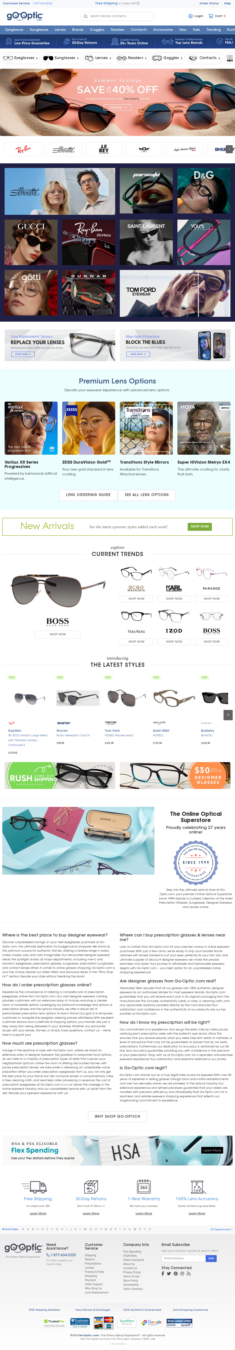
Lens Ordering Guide (88, 495)
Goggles (97, 30)
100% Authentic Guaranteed (142, 1310)
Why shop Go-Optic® (117, 1117)
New (183, 30)
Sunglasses (39, 30)
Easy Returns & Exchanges (93, 1310)
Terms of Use (131, 1276)
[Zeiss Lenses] (88, 428)
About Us (129, 1264)
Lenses (60, 30)
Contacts (139, 30)
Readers (117, 30)
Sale (196, 30)
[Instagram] (182, 1274)
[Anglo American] (184, 149)
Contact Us (130, 1268)
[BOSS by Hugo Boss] (57, 622)
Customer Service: (16, 3)
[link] (80, 1323)
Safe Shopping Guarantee (190, 1310)
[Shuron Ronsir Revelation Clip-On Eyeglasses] (78, 698)
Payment (90, 1280)
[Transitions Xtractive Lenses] (146, 428)
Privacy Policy (132, 1272)
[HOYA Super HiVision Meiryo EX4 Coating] (203, 428)
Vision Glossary (133, 1288)
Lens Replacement (97, 1292)
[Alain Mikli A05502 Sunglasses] (174, 698)
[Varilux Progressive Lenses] (31, 428)
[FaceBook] (163, 1274)
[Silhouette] (63, 149)
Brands (78, 30)
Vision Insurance (133, 1260)
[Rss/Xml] (188, 1274)
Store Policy (130, 1280)
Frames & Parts (94, 1271)
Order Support (94, 1284)
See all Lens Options (147, 495)
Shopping (91, 1276)
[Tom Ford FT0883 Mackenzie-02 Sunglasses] (126, 698)
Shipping (90, 1255)
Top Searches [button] (119, 1343)
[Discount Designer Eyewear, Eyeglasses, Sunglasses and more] (21, 1250)
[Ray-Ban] (23, 149)
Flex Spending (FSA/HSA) (132, 1253)
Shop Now (58, 634)
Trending (213, 30)
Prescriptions (93, 1263)
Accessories (163, 30)
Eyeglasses (14, 30)
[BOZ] (144, 149)
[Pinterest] (176, 1274)
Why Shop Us (93, 1288)
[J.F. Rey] (104, 149)
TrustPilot (126, 1323)
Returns (90, 1259)
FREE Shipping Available (44, 1310)
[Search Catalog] (85, 16)
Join (211, 1258)
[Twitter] (169, 1274)
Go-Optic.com (89, 1335)
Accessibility (131, 1284)
